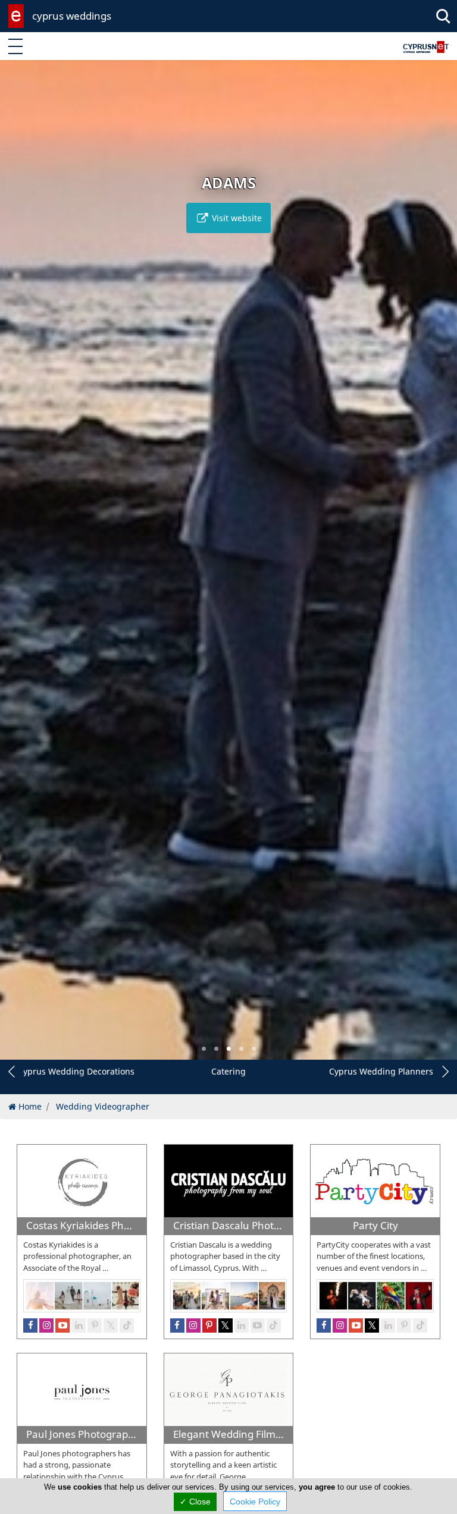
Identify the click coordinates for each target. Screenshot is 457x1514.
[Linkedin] (388, 1325)
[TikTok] (420, 1325)
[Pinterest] (404, 1325)
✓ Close (195, 1501)
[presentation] (20, 568)
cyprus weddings (71, 16)
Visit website (235, 218)
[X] (372, 1325)
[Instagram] (340, 1325)
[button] (204, 1049)
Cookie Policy (255, 1501)
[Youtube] (356, 1325)
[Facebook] (324, 1325)
